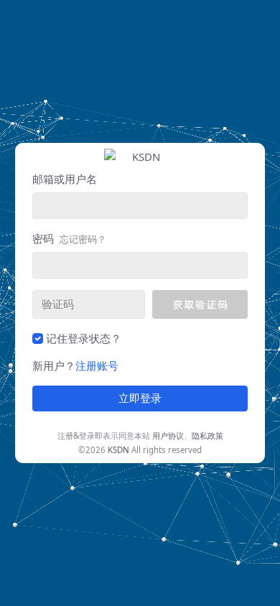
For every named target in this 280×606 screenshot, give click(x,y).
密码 (69, 238)
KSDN (118, 449)
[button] (200, 304)
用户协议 (168, 435)
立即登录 (140, 398)
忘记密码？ (83, 239)
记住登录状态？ (83, 338)
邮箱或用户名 (64, 179)
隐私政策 (207, 435)
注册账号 (96, 365)
